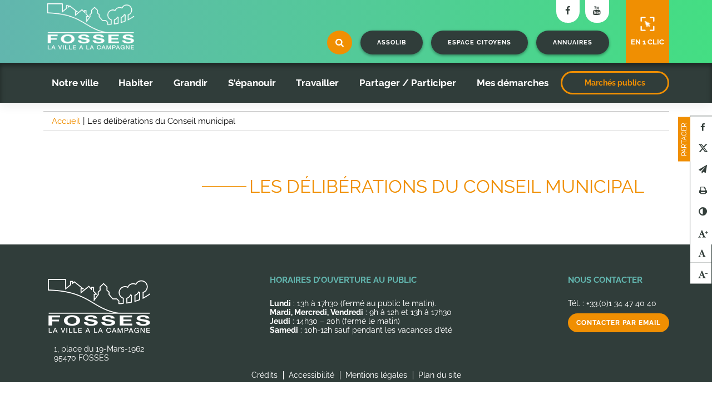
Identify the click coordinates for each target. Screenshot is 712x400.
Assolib (391, 42)
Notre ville (75, 82)
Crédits (264, 375)
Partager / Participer (407, 82)
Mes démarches (512, 82)
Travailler (317, 82)
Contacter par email (618, 323)
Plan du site (439, 375)
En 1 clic (647, 42)
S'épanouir (252, 82)
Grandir (190, 82)
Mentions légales (376, 375)
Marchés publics (615, 82)
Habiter (135, 82)
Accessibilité (311, 375)
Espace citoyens (479, 42)
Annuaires (572, 42)
